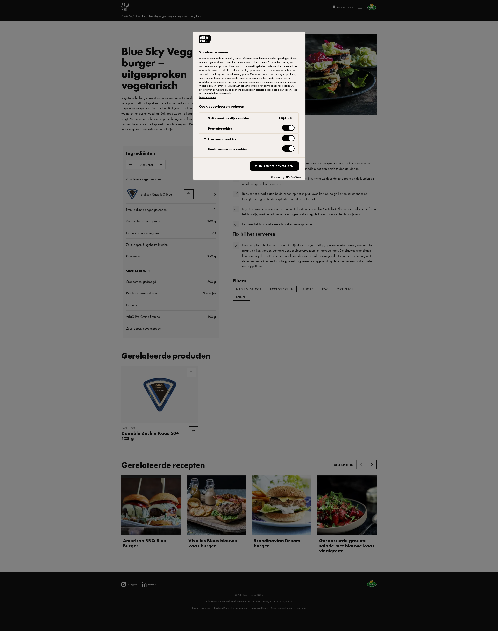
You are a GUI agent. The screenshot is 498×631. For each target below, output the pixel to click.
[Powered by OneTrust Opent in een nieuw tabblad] (286, 177)
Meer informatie (207, 97)
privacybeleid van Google (217, 93)
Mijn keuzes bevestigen (274, 166)
